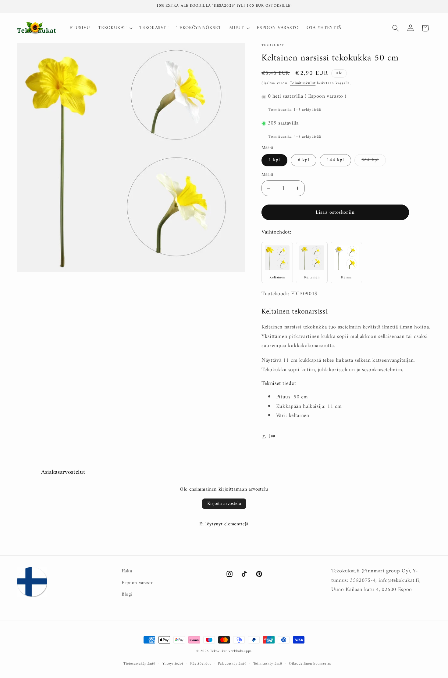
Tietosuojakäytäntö (139, 664)
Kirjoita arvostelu (224, 503)
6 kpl (304, 160)
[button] (114, 28)
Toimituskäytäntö (267, 664)
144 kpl (335, 160)
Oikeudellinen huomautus (310, 664)
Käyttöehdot (200, 664)
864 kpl (373, 161)
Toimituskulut (302, 83)
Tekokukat (218, 651)
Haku (127, 571)
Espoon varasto (325, 96)
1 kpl (274, 160)
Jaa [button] (272, 436)
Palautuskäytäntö (232, 664)
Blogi (127, 594)
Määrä (267, 175)
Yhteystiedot (172, 664)
